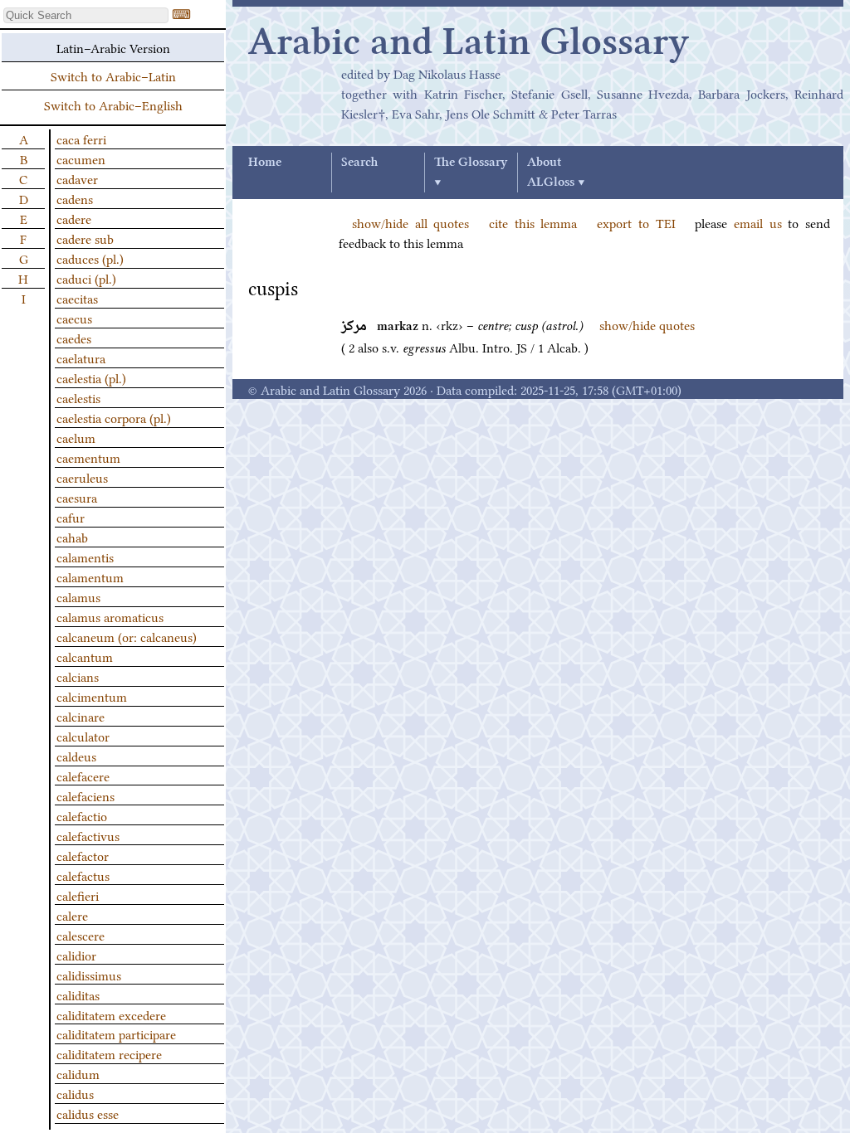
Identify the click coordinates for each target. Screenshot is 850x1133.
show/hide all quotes (410, 222)
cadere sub (85, 238)
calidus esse (87, 1113)
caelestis (78, 397)
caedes (73, 337)
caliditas (78, 994)
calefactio (81, 815)
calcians (77, 676)
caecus (74, 318)
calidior (76, 955)
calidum (78, 1073)
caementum (88, 457)
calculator (83, 736)
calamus (78, 596)
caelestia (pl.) (91, 377)
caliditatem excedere (111, 1014)
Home (264, 162)
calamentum (90, 576)
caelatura (80, 357)
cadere (73, 218)
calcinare (80, 716)
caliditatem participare (116, 1033)
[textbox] (86, 15)
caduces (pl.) (90, 258)
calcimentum (91, 696)
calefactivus (88, 835)
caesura (76, 497)
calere (72, 915)
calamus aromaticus (110, 616)
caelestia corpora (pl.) (113, 417)
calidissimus (88, 974)
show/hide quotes (647, 324)
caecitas (77, 298)
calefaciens (85, 795)
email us (758, 222)
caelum (75, 437)
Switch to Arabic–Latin (113, 75)
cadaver (77, 178)
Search (359, 162)
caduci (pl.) (86, 278)
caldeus (76, 755)
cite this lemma (533, 222)
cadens (74, 198)
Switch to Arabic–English (113, 104)
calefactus (83, 875)
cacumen (80, 158)
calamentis (85, 556)
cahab (72, 537)
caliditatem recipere (109, 1053)
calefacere (83, 775)
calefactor (82, 855)
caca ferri (81, 138)
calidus (75, 1093)
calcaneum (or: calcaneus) (126, 636)
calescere (80, 935)
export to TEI (636, 222)
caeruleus (82, 477)
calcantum (84, 656)
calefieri (77, 895)
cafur (70, 517)
